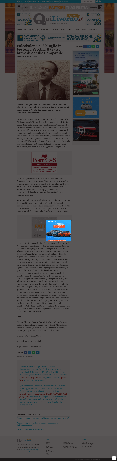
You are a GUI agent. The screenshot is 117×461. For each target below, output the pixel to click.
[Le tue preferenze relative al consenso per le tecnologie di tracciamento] (114, 458)
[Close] (71, 220)
